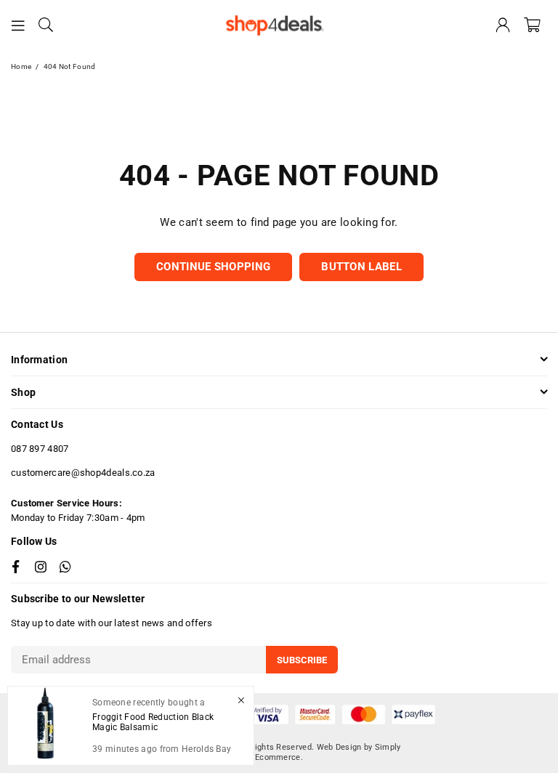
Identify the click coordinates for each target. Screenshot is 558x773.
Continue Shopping (213, 266)
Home (21, 66)
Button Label (361, 266)
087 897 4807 (40, 448)
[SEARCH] (46, 25)
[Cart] (532, 25)
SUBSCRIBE (302, 660)
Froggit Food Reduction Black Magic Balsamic (153, 722)
